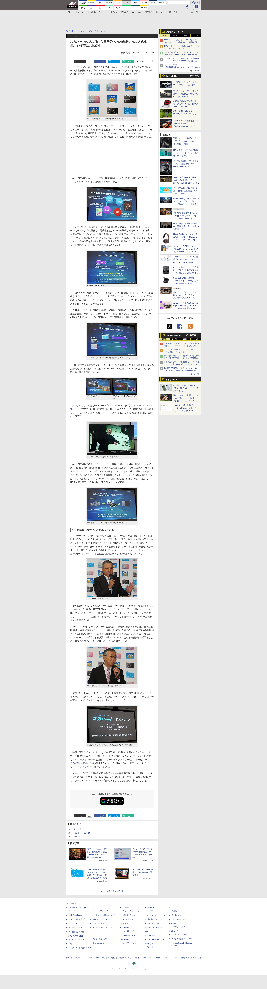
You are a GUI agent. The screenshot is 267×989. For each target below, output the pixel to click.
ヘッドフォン (112, 12)
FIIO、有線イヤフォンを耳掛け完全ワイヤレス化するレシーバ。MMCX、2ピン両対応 (186, 270)
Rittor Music (125, 907)
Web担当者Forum (75, 915)
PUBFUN (172, 923)
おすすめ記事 (172, 379)
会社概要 (157, 958)
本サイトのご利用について (76, 958)
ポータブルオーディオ (95, 12)
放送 (140, 12)
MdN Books (151, 935)
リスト (90, 61)
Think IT (72, 911)
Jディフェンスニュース (156, 915)
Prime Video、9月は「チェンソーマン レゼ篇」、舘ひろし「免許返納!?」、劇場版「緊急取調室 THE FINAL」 (181, 42)
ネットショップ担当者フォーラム (105, 915)
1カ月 (196, 36)
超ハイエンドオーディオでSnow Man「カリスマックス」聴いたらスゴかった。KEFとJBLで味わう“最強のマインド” (186, 297)
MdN (146, 932)
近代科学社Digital (129, 943)
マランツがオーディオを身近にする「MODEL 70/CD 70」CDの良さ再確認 (186, 94)
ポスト (82, 61)
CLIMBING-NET (129, 935)
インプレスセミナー (99, 923)
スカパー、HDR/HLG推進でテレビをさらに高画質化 (142, 872)
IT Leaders (73, 923)
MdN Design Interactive (156, 939)
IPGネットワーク (175, 931)
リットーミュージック (131, 911)
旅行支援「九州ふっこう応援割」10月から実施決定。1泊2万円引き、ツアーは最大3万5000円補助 (182, 358)
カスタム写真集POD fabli (182, 939)
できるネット (74, 944)
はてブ (116, 61)
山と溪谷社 (124, 928)
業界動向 (148, 12)
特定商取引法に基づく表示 (191, 958)
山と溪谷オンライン (130, 931)
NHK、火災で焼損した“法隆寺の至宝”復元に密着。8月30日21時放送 (186, 226)
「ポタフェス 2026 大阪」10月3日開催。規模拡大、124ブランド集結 (186, 191)
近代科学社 (124, 939)
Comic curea (176, 915)
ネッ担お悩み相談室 (76, 932)
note (129, 61)
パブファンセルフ (178, 927)
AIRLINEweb (152, 911)
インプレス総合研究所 (77, 919)
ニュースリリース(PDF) (80, 833)
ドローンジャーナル (76, 928)
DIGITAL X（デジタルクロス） (103, 928)
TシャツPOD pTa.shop (181, 935)
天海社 (174, 911)
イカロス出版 (150, 907)
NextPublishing (98, 943)
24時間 (174, 36)
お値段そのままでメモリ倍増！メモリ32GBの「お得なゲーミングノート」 (185, 104)
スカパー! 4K (74, 829)
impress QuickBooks (179, 919)
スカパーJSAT (75, 836)
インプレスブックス (99, 939)
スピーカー (160, 12)
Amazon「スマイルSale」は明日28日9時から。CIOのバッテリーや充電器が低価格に (186, 305)
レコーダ (79, 12)
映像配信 (124, 12)
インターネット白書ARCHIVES (80, 948)
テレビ (69, 12)
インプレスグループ (170, 958)
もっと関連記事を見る (110, 891)
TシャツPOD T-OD (130, 919)
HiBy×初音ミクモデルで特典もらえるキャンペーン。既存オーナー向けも (186, 153)
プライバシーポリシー (142, 958)
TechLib (150, 947)
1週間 (185, 36)
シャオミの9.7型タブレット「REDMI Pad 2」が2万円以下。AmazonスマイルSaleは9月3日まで (181, 54)
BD (133, 12)
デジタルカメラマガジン (78, 939)
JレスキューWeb (153, 923)
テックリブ (149, 944)
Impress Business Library (102, 919)
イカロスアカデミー (154, 928)
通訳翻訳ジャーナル (154, 919)
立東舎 (125, 923)
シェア (102, 61)
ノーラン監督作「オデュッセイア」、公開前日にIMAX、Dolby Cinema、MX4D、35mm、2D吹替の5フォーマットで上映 (186, 166)
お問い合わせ (94, 958)
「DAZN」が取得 (79, 763)
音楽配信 (171, 12)
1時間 (164, 36)
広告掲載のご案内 (108, 958)
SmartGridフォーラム (100, 911)
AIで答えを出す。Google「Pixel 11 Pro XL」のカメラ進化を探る (185, 388)
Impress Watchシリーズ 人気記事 (181, 335)
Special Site (171, 76)
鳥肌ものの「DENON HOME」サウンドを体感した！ (185, 114)
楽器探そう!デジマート (131, 915)
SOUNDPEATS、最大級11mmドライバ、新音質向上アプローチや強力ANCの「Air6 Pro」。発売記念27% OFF (185, 283)
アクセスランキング (174, 32)
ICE (170, 907)
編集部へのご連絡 (124, 958)
